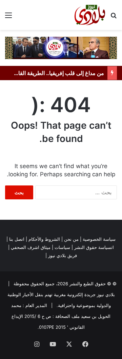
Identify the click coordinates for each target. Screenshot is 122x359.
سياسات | (61, 247)
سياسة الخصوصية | (98, 239)
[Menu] (8, 17)
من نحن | (70, 239)
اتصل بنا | (15, 239)
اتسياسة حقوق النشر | (93, 247)
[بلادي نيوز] (90, 15)
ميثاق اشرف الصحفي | (29, 247)
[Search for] (113, 17)
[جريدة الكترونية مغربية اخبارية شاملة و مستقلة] (61, 47)
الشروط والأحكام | (43, 239)
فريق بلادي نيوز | (61, 255)
